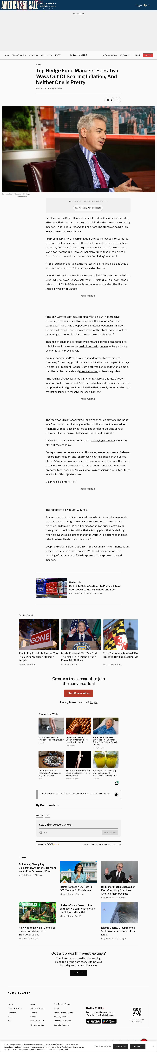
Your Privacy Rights (62, 1004)
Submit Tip (79, 973)
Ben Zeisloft (41, 88)
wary (48, 551)
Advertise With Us (37, 1008)
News (6, 55)
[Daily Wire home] (78, 55)
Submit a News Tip (61, 1025)
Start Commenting (78, 693)
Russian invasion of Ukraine (62, 288)
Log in (94, 702)
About (32, 1004)
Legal (56, 1008)
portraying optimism (102, 440)
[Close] (153, 1046)
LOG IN (137, 55)
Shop (10, 1017)
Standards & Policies (62, 1021)
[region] (78, 1046)
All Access (33, 55)
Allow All (137, 1046)
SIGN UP (148, 55)
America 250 (46, 55)
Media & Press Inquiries (63, 1012)
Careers (33, 1017)
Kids (9, 1021)
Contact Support (37, 1021)
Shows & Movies (19, 55)
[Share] (118, 100)
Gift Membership (37, 1025)
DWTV (58, 55)
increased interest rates (114, 238)
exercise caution (88, 371)
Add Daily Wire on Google (90, 208)
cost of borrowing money (93, 346)
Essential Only (120, 1046)
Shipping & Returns (62, 1017)
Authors (33, 1012)
